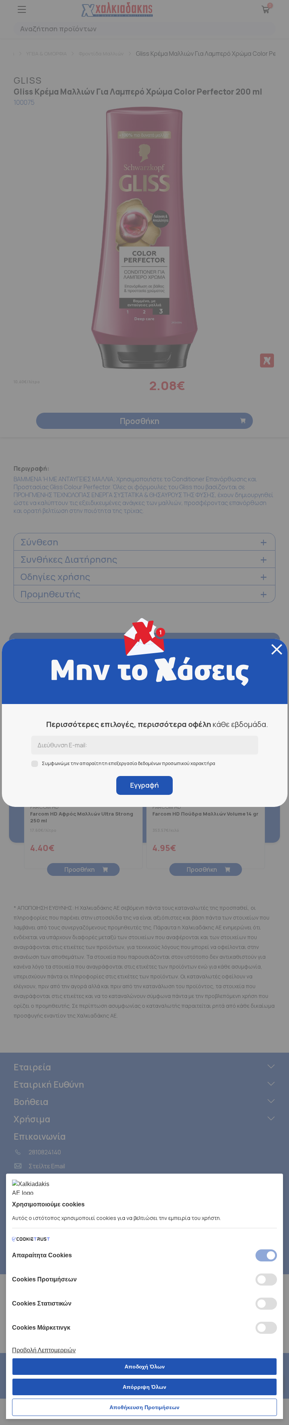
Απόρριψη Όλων (144, 1387)
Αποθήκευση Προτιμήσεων (144, 1407)
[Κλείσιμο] (276, 649)
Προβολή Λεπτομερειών (44, 1350)
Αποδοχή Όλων (145, 1367)
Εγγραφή (144, 785)
